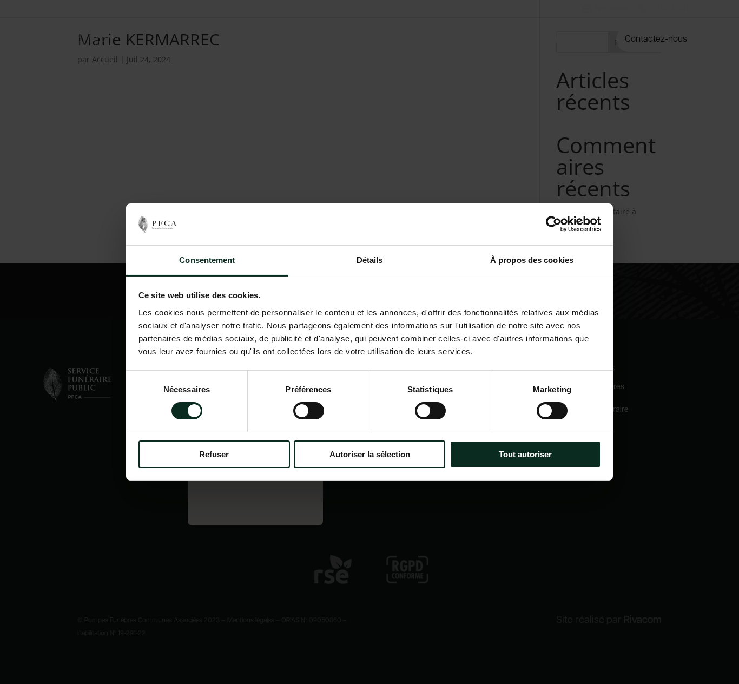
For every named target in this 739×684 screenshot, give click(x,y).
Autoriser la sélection (369, 454)
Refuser (214, 454)
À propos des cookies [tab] (531, 260)
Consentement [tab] (207, 260)
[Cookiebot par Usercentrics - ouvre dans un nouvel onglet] (553, 224)
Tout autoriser (525, 454)
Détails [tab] (370, 260)
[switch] (308, 410)
